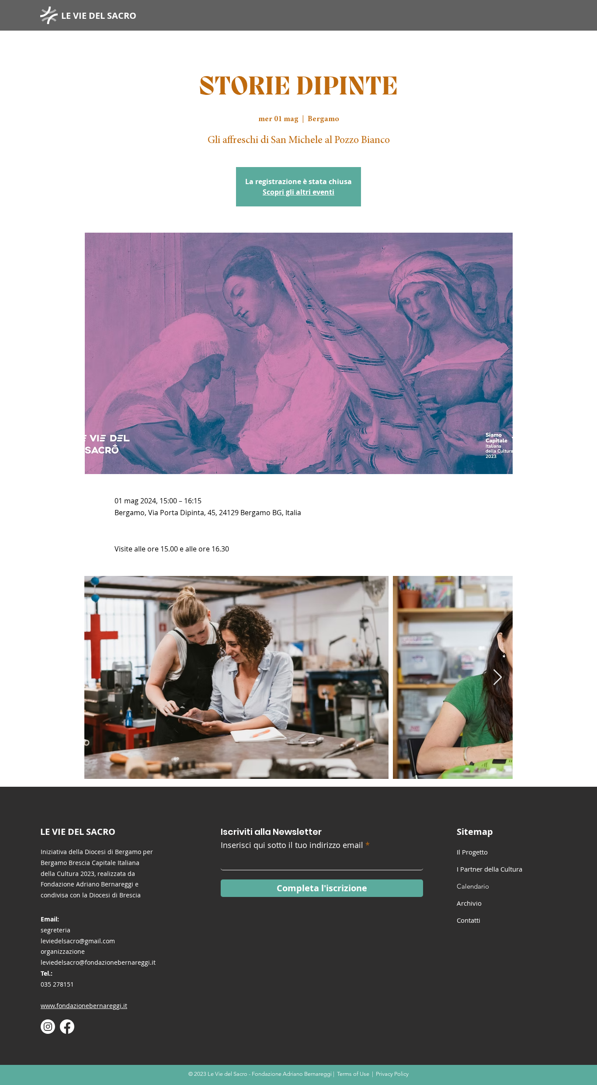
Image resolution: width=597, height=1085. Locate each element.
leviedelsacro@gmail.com (78, 941)
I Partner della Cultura (489, 869)
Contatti (468, 920)
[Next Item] (498, 677)
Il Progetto (472, 852)
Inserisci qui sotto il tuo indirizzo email (292, 845)
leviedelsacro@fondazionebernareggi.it (98, 962)
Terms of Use (353, 1074)
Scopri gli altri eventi (298, 192)
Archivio (469, 903)
